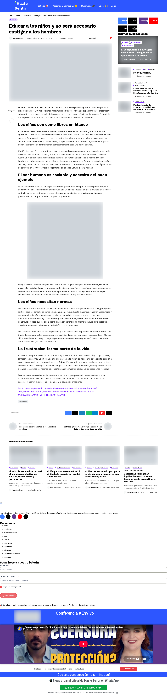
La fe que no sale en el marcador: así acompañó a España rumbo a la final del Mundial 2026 (145, 91)
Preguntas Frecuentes (12, 554)
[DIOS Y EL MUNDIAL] (124, 72)
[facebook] (2, 516)
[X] (8, 516)
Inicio (6, 526)
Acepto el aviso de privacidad (12, 587)
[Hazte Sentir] (23, 6)
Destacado (23, 402)
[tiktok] (25, 516)
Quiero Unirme (8, 596)
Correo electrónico (9, 576)
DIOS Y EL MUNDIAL (142, 73)
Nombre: (4, 565)
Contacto (7, 557)
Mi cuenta (7, 550)
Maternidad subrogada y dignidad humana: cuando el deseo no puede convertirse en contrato (140, 477)
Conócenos (8, 529)
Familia (18, 16)
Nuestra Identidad (10, 533)
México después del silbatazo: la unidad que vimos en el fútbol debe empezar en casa (144, 107)
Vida (5, 536)
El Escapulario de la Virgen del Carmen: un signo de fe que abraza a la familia (136, 52)
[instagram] (14, 516)
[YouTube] (20, 516)
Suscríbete (8, 547)
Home (11, 16)
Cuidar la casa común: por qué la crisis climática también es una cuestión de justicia (102, 474)
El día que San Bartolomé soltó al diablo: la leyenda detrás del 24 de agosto (63, 474)
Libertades (8, 543)
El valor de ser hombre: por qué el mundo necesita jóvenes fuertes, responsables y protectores (25, 475)
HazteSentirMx (18, 38)
